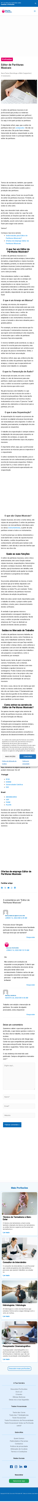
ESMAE (8, 782)
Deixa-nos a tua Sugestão (19, 1400)
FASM (8, 802)
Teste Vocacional (19, 1418)
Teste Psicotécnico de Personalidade (19, 1420)
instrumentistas (14, 528)
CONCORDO (28, 756)
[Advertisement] (19, 35)
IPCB (8, 779)
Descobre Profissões (19, 1389)
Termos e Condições (19, 1452)
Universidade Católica (14, 785)
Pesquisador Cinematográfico (16, 1346)
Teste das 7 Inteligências (19, 1415)
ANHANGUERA (11, 797)
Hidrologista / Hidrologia (14, 1305)
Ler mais (6, 1232)
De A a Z (19, 1392)
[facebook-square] (12, 1466)
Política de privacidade (25, 762)
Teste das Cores (19, 1412)
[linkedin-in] (21, 1466)
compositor (20, 128)
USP (7, 800)
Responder (31, 937)
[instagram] (16, 1466)
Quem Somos (19, 1438)
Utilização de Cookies (19, 1449)
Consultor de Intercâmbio (14, 1262)
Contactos (19, 1444)
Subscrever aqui (19, 1481)
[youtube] (26, 1466)
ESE (7, 787)
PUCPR (8, 805)
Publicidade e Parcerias (19, 1441)
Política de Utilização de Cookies (9, 762)
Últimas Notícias (19, 1397)
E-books (19, 1394)
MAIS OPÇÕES (10, 756)
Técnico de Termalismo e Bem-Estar (17, 1218)
